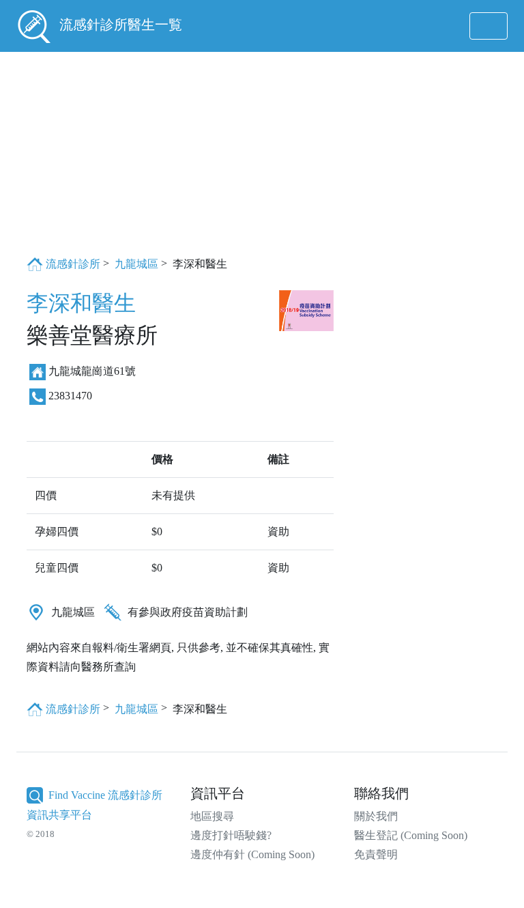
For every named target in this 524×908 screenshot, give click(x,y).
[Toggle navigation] (488, 26)
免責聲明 (376, 854)
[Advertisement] (262, 153)
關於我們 (376, 816)
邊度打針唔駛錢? (231, 835)
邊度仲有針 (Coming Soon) (252, 854)
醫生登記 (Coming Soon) (410, 835)
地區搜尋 (212, 816)
